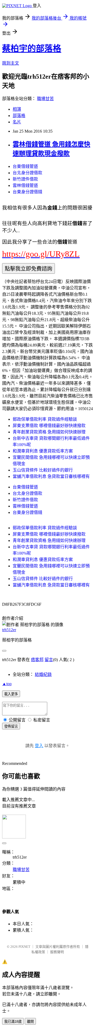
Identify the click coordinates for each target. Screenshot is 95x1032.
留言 (49, 659)
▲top (7, 683)
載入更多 (11, 694)
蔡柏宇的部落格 (31, 48)
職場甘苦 (45, 98)
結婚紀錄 (43, 674)
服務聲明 (57, 952)
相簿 (17, 109)
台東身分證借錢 (27, 192)
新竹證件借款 (25, 179)
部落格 (19, 115)
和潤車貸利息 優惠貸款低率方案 (43, 451)
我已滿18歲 (13, 1022)
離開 (30, 1022)
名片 (17, 122)
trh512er (9, 629)
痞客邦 (37, 659)
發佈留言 (11, 726)
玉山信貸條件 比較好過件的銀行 (43, 470)
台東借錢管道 (25, 166)
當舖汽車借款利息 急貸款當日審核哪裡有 (51, 476)
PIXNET (24, 947)
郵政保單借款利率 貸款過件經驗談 (45, 419)
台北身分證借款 (27, 172)
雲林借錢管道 (25, 185)
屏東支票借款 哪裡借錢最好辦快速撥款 (49, 425)
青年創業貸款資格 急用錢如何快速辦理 (49, 432)
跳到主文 (10, 63)
